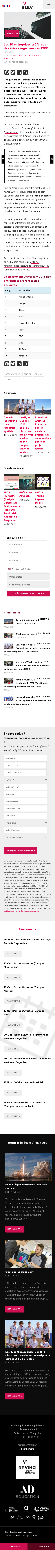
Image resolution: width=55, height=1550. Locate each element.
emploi (30, 56)
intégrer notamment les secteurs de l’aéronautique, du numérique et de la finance (26, 265)
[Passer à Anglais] (3, 6)
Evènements (27, 929)
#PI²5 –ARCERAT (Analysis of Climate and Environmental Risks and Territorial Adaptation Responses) (12, 506)
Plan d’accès (10, 1532)
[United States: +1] (10, 568)
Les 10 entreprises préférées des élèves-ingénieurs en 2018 (26, 46)
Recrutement (27, 1448)
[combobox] (25, 765)
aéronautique (20, 56)
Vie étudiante (43, 644)
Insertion (12, 33)
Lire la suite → (14, 1229)
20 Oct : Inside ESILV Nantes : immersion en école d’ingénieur (27, 1060)
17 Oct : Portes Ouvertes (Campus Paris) (24, 1012)
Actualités (27, 1142)
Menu (49, 4)
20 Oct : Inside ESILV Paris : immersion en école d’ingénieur (26, 1036)
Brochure (15, 1546)
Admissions (44, 633)
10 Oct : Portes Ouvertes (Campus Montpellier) (24, 965)
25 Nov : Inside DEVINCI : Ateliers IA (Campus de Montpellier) (24, 1104)
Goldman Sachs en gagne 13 (26, 242)
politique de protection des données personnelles (21, 911)
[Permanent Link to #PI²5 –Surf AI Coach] (27, 488)
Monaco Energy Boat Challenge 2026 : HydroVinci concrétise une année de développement (27, 700)
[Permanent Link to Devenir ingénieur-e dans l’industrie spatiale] (11, 413)
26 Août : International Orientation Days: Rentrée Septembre (27, 941)
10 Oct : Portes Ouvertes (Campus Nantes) (24, 989)
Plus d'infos (13, 953)
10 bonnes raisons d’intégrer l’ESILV (20, 1535)
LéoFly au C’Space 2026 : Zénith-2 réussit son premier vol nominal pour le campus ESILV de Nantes (26, 435)
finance (37, 56)
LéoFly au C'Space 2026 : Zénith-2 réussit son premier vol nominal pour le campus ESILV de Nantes (27, 648)
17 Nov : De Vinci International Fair (24, 1082)
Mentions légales (25, 1532)
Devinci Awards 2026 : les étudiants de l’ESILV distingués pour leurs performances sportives (26, 683)
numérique (9, 58)
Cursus (46, 661)
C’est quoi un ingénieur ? (28, 634)
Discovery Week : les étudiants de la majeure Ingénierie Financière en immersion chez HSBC (27, 665)
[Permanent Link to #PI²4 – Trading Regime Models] (43, 488)
